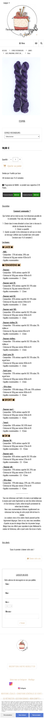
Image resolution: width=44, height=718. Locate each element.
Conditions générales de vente (29, 693)
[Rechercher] (41, 43)
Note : (7, 602)
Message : (9, 611)
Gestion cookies (22, 698)
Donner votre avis (35, 558)
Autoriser (16, 195)
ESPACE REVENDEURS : (12, 132)
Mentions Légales (8, 693)
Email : (8, 583)
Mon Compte (35, 698)
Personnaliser (8, 715)
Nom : (7, 593)
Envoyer (23, 623)
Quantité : (5, 159)
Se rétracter (8, 698)
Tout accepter (36, 715)
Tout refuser (22, 715)
